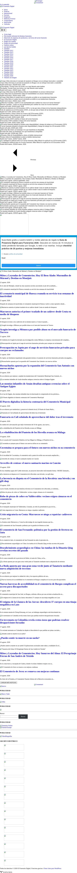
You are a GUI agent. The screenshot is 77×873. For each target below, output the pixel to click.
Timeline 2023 (8, 70)
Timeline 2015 (8, 56)
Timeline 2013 (8, 52)
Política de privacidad (11, 43)
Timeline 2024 (8, 72)
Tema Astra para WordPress (52, 868)
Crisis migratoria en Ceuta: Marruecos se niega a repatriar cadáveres (36, 514)
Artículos (7, 24)
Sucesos (6, 15)
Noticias (6, 11)
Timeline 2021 (8, 67)
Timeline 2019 (8, 63)
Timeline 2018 (8, 61)
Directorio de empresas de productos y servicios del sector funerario (25, 38)
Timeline (7, 49)
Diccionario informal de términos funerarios (18, 36)
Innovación (7, 22)
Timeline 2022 (8, 68)
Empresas (7, 17)
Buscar (2, 713)
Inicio (6, 10)
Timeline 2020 (8, 65)
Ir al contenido (4, 4)
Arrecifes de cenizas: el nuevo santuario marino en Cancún (30, 463)
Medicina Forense (9, 19)
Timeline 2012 (8, 50)
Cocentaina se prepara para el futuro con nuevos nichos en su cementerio (37, 447)
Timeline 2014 (8, 54)
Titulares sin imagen (10, 77)
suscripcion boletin (10, 47)
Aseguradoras (8, 20)
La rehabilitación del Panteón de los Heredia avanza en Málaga (32, 432)
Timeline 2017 (8, 59)
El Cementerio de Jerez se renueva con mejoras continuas (29, 671)
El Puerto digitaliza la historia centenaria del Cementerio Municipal (35, 401)
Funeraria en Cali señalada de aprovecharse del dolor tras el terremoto (36, 417)
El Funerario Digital (10, 40)
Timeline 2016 (8, 58)
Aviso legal (7, 34)
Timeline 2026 (8, 76)
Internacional (8, 13)
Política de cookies (10, 41)
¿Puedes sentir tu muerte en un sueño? (20, 638)
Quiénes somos (9, 45)
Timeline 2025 (8, 74)
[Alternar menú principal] (3, 30)
